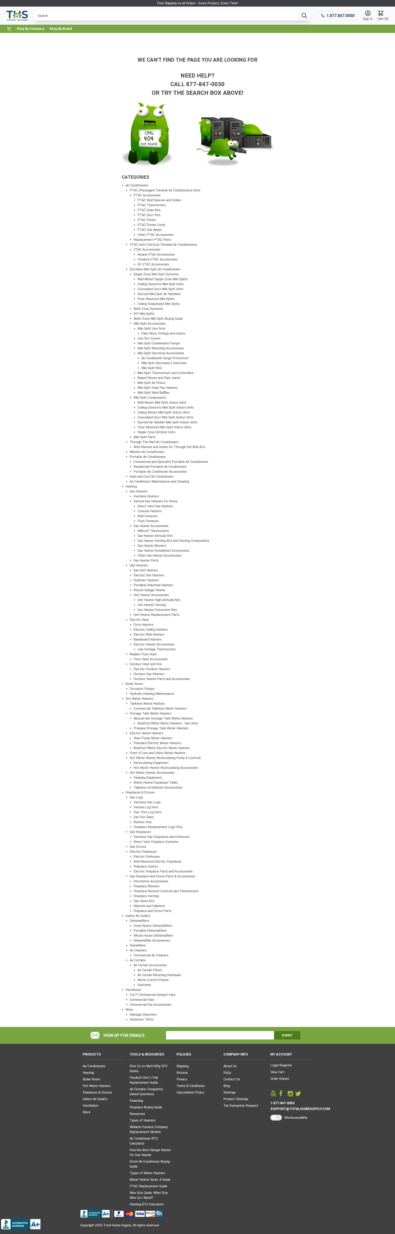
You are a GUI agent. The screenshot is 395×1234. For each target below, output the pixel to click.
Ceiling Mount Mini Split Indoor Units (163, 412)
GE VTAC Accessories (153, 264)
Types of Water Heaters (147, 1173)
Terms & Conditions (191, 1086)
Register (286, 1065)
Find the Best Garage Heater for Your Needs (150, 1152)
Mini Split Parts (145, 437)
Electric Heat (139, 620)
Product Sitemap (235, 1099)
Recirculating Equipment (151, 763)
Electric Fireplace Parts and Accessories (163, 871)
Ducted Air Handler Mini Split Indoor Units (167, 422)
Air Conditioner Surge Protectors (165, 358)
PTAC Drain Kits (148, 210)
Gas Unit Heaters (146, 570)
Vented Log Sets (146, 807)
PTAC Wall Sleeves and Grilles (159, 200)
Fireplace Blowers (146, 886)
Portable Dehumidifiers (150, 931)
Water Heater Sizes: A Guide (150, 1180)
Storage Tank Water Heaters (150, 713)
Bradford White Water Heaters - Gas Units (167, 723)
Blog (226, 1086)
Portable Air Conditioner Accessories (160, 472)
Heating (131, 486)
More (129, 1010)
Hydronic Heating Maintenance (152, 694)
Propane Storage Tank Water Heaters (161, 728)
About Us (230, 1066)
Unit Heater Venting (151, 605)
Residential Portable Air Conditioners (160, 467)
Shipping (183, 1066)
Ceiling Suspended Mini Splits (158, 304)
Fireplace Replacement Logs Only (158, 827)
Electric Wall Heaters (149, 634)
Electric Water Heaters (146, 733)
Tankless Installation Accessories (158, 787)
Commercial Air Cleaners (151, 955)
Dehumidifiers (139, 921)
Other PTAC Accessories (155, 235)
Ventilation (133, 990)
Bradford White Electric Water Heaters (162, 748)
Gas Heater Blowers (151, 546)
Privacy (182, 1079)
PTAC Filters (146, 220)
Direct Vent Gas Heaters (155, 506)
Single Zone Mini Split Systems (156, 274)
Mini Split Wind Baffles (153, 393)
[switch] (276, 1117)
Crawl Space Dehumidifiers (153, 926)
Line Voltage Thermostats (156, 649)
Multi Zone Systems (148, 309)
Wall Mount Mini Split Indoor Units (161, 402)
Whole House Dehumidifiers (153, 935)
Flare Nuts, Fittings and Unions (163, 333)
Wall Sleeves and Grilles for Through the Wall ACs (169, 447)
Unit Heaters (139, 565)
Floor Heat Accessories (151, 659)
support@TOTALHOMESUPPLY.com (300, 1109)
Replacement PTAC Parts (152, 240)
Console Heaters (149, 511)
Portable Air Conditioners (148, 457)
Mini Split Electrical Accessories (160, 353)
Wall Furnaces (147, 516)
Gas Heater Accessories (151, 526)
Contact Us (231, 1079)
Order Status (279, 1079)
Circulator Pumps (142, 689)
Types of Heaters (142, 1120)
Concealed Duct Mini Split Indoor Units (165, 417)
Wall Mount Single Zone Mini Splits (162, 279)
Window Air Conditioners (147, 452)
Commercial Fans (142, 1000)
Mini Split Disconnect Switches (164, 363)
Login (274, 1065)
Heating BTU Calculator (147, 1204)
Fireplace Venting (146, 896)
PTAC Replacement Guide (148, 1186)
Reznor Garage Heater (149, 590)
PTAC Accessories (147, 195)
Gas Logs (136, 797)
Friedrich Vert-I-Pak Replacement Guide (144, 1080)
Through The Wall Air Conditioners (154, 442)
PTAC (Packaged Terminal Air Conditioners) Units (165, 190)
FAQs (227, 1073)
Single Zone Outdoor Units (156, 432)
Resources (137, 1114)
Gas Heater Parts (146, 560)
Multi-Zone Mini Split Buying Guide (158, 319)
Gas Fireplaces (140, 832)
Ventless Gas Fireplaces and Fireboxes (161, 837)
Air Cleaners (138, 950)
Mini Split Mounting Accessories (160, 348)
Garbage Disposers (143, 1014)
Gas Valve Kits (144, 901)
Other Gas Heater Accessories (159, 555)
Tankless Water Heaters (147, 704)
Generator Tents (141, 1019)
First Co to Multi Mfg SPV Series (148, 1068)
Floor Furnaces (148, 521)
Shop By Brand (60, 29)
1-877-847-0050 (282, 1103)
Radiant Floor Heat (143, 654)
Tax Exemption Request (240, 1106)
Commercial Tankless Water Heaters (160, 708)
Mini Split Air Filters (151, 383)
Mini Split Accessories (150, 324)
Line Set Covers (148, 338)
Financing (136, 1101)
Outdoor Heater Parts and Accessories (162, 679)
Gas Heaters (139, 491)
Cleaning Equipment (148, 778)
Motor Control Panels (153, 980)
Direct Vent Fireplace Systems (156, 842)
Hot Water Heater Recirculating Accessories (166, 768)
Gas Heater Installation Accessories (163, 551)
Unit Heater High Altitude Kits (158, 600)
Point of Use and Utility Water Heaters (158, 753)
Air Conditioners (136, 185)
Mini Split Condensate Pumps (158, 343)
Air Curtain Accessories (150, 965)
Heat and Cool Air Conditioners (152, 477)
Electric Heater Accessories (154, 644)
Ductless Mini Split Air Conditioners (155, 269)
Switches (144, 985)
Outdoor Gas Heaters (149, 674)
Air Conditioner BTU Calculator (144, 1141)
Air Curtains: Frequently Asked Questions (146, 1091)
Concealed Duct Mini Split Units (160, 289)
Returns (182, 1073)
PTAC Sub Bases (149, 230)
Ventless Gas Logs (147, 802)
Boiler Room (134, 684)
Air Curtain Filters (149, 970)
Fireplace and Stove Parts (152, 911)
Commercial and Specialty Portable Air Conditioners (171, 462)
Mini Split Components (150, 398)
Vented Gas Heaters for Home (156, 501)
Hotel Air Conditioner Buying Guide (150, 1164)
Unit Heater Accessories (151, 595)
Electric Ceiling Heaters (151, 629)
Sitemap (229, 1092)
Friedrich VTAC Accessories (157, 259)
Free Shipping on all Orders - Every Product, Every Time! (197, 3)
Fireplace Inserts (146, 866)
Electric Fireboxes (147, 857)
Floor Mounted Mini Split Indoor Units (164, 427)
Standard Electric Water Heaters (157, 743)
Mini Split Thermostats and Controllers (165, 373)
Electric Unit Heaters (149, 575)
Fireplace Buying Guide (146, 1107)
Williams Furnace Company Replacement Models (149, 1129)
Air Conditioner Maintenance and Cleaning (159, 481)
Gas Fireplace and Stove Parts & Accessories (162, 876)
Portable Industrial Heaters (153, 585)
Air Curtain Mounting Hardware (159, 975)
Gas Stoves (138, 847)
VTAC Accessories (147, 249)
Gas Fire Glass (144, 817)
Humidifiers (138, 945)
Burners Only (143, 822)
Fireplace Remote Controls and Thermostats (166, 891)
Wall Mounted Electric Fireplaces (158, 861)
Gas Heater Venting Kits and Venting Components (173, 541)
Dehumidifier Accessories (152, 940)
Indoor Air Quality (137, 916)
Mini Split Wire (151, 368)
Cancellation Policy (190, 1092)
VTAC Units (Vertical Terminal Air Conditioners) (163, 245)
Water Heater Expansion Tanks (156, 782)
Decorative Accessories (151, 881)
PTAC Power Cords (151, 225)
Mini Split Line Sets (151, 328)
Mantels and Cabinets (149, 906)
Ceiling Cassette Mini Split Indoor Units (165, 407)
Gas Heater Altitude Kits (155, 536)
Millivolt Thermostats (153, 531)
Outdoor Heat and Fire (146, 664)
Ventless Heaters (146, 496)
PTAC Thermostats (151, 205)
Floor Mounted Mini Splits (156, 299)
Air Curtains (138, 960)
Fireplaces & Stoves (140, 792)
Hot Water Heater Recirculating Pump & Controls (165, 758)
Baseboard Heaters (147, 639)
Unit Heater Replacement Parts (156, 615)
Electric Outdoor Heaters (152, 669)
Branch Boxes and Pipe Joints (158, 378)
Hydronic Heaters (146, 580)
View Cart (277, 1072)
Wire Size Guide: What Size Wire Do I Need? (149, 1195)
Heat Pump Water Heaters (153, 738)
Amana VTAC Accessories (156, 254)
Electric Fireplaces (143, 852)
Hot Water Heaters (139, 699)
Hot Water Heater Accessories (152, 773)
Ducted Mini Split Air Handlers (159, 294)
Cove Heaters (143, 625)
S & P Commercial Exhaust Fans (152, 995)
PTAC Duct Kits (148, 215)
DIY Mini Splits (144, 314)
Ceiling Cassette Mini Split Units (160, 284)
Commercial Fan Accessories (150, 1005)
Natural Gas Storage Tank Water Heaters (163, 718)
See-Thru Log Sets (147, 812)
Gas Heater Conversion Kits (157, 610)
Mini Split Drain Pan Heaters (157, 388)
